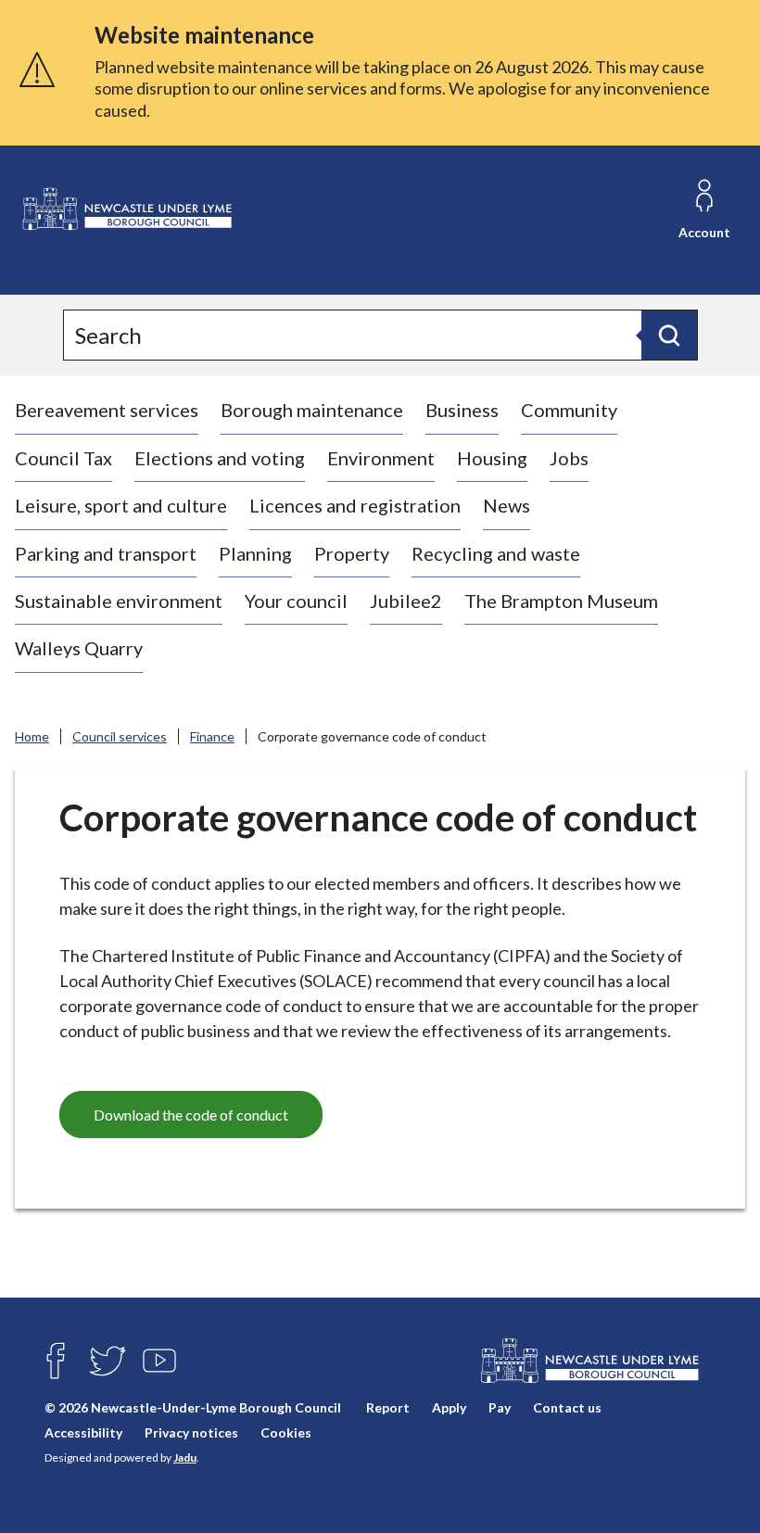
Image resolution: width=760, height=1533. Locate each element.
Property (351, 553)
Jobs (569, 458)
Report (388, 1408)
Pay (499, 1408)
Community (569, 410)
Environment (381, 458)
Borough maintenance (312, 410)
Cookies (285, 1433)
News (506, 505)
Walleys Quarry (79, 648)
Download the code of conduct (191, 1114)
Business (462, 410)
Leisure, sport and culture (121, 505)
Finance (212, 736)
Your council (296, 600)
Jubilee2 (406, 600)
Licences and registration (355, 505)
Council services (119, 736)
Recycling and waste (496, 553)
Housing (492, 458)
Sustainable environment (118, 600)
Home (32, 736)
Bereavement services (106, 410)
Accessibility (83, 1433)
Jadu (184, 1457)
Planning (255, 553)
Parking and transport (105, 553)
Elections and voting (219, 458)
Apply (449, 1408)
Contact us (567, 1408)
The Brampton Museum (561, 600)
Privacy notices (191, 1433)
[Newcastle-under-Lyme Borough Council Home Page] (126, 209)
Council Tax (63, 458)
